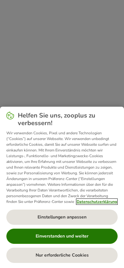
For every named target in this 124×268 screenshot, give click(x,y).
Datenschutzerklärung (97, 201)
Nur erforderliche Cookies (62, 255)
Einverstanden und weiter (62, 236)
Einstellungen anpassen (62, 217)
